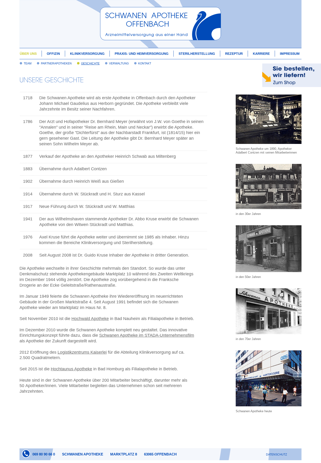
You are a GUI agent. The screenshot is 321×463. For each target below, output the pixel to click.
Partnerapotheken (56, 63)
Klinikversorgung (87, 53)
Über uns (28, 53)
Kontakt (144, 63)
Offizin (53, 53)
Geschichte (90, 63)
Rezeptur (234, 53)
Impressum (290, 53)
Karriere (261, 53)
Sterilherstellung (197, 53)
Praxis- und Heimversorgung (141, 53)
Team (27, 63)
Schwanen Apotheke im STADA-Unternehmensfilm (146, 335)
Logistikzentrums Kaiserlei (82, 352)
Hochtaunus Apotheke (71, 369)
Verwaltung (119, 63)
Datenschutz (276, 454)
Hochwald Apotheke (90, 318)
